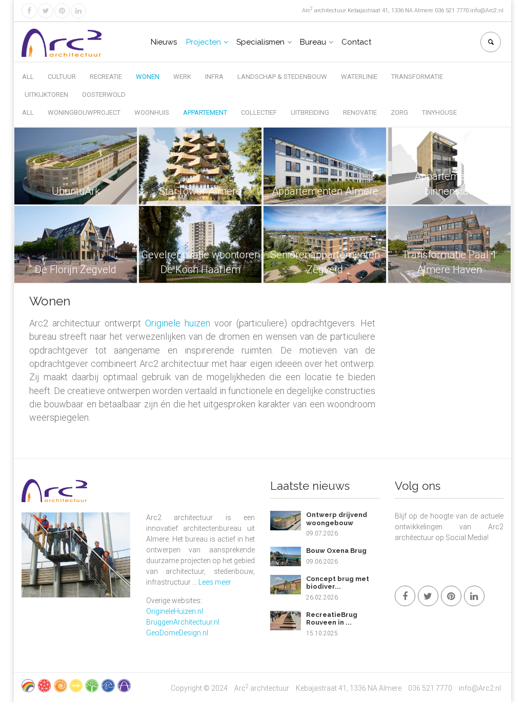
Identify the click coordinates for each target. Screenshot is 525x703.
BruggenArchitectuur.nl (182, 622)
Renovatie (360, 112)
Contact (356, 42)
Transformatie (417, 76)
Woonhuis (151, 112)
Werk (182, 76)
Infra (214, 76)
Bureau (313, 42)
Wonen (147, 76)
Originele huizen (177, 323)
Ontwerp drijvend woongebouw (336, 519)
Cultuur (62, 76)
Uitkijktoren (46, 94)
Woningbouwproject (84, 112)
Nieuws (164, 42)
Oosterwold (104, 94)
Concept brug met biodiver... (337, 583)
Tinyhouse (439, 112)
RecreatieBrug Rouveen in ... (331, 619)
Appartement (205, 112)
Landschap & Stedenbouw (282, 76)
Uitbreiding (310, 112)
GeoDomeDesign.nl (177, 633)
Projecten (203, 42)
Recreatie (106, 76)
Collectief (259, 112)
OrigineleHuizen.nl (174, 611)
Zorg (399, 112)
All (28, 76)
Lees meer (214, 582)
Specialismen (260, 42)
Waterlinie (359, 76)
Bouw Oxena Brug (336, 550)
